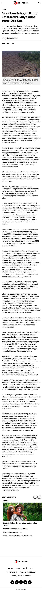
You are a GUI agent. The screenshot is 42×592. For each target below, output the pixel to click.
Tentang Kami (12, 572)
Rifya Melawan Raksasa (11, 532)
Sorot (18, 568)
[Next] (38, 497)
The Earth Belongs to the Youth (14, 529)
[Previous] (35, 497)
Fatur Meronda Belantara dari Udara (16, 536)
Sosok (32, 568)
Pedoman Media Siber (28, 572)
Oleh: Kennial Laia (8, 44)
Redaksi (28, 575)
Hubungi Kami (17, 575)
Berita (10, 568)
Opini (25, 568)
